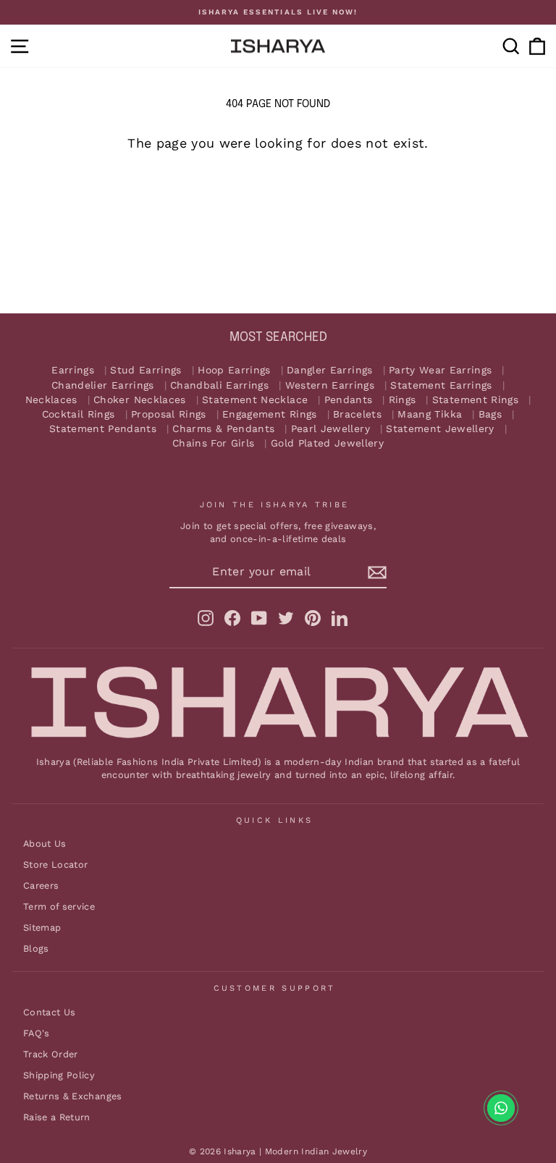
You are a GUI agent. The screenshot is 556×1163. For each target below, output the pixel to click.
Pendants (348, 399)
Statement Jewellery (440, 428)
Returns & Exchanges (72, 1096)
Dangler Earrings (330, 370)
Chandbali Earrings (219, 385)
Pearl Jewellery (330, 428)
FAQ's (36, 1033)
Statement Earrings (441, 385)
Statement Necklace (255, 399)
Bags (490, 414)
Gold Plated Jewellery (327, 443)
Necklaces (51, 399)
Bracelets (357, 414)
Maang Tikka (429, 414)
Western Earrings (330, 385)
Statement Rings (475, 399)
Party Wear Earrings (440, 370)
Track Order (50, 1054)
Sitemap (42, 927)
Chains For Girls (213, 443)
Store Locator (55, 864)
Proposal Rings (168, 414)
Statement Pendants (102, 428)
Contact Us (49, 1012)
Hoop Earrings (234, 370)
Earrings (72, 370)
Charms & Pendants (223, 428)
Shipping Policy (59, 1075)
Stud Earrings (146, 370)
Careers (41, 885)
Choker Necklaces (139, 399)
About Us (45, 843)
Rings (402, 399)
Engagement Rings (269, 414)
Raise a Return (56, 1117)
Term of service (59, 906)
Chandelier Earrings (102, 385)
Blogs (36, 948)
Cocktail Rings (78, 414)
